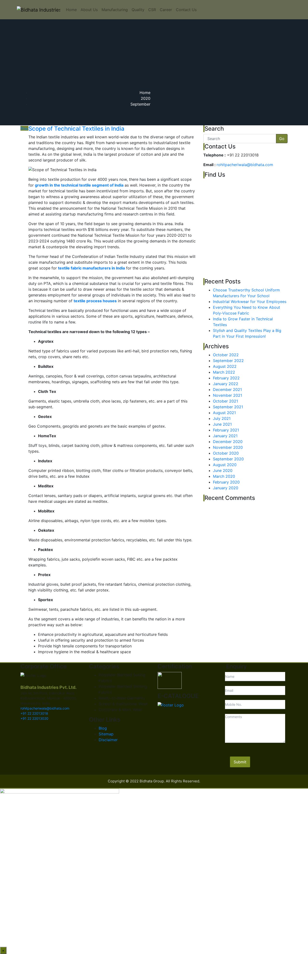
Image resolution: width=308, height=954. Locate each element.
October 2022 (226, 354)
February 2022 (226, 378)
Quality (138, 9)
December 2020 (228, 441)
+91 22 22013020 (34, 718)
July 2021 (222, 418)
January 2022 (225, 383)
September (140, 104)
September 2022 (228, 360)
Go (281, 138)
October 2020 (226, 453)
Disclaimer (108, 739)
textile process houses (95, 300)
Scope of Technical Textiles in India (76, 128)
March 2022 (224, 372)
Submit (240, 761)
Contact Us (186, 9)
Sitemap (106, 734)
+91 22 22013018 (34, 713)
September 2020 (228, 459)
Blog (103, 728)
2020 (145, 98)
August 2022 (225, 366)
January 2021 (225, 435)
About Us (89, 9)
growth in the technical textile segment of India (79, 185)
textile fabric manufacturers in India (91, 268)
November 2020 (228, 447)
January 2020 (225, 487)
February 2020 (226, 482)
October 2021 (225, 401)
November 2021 (227, 395)
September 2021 (228, 406)
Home (71, 9)
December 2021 (227, 389)
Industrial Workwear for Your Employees (249, 301)
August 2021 (224, 412)
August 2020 (225, 464)
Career (166, 9)
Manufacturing (115, 9)
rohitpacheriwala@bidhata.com (245, 164)
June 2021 (222, 424)
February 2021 (226, 430)
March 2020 (224, 476)
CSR (152, 9)
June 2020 (222, 470)
